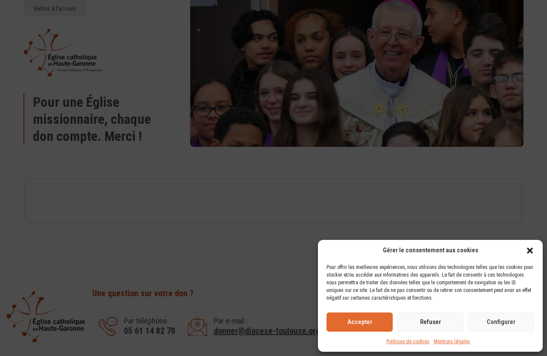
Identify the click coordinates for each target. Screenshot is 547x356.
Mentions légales (452, 341)
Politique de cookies (407, 341)
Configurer (501, 322)
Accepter (359, 322)
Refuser (430, 322)
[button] (530, 250)
